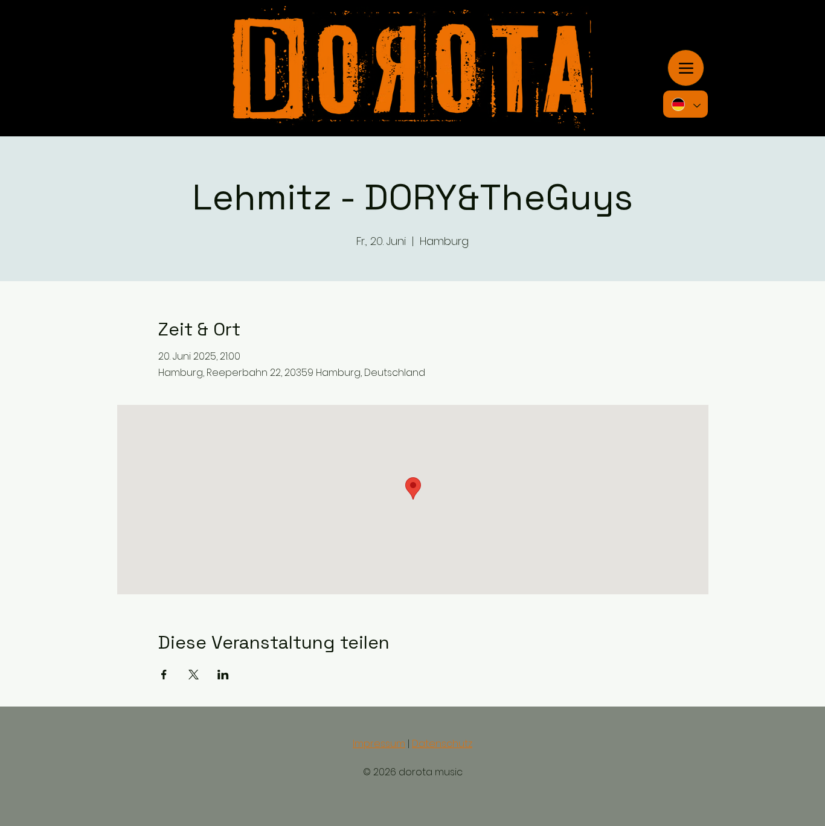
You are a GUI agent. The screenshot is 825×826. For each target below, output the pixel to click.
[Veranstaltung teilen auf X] (193, 674)
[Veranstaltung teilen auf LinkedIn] (223, 674)
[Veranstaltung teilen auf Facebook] (164, 674)
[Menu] (685, 67)
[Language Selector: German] (685, 104)
